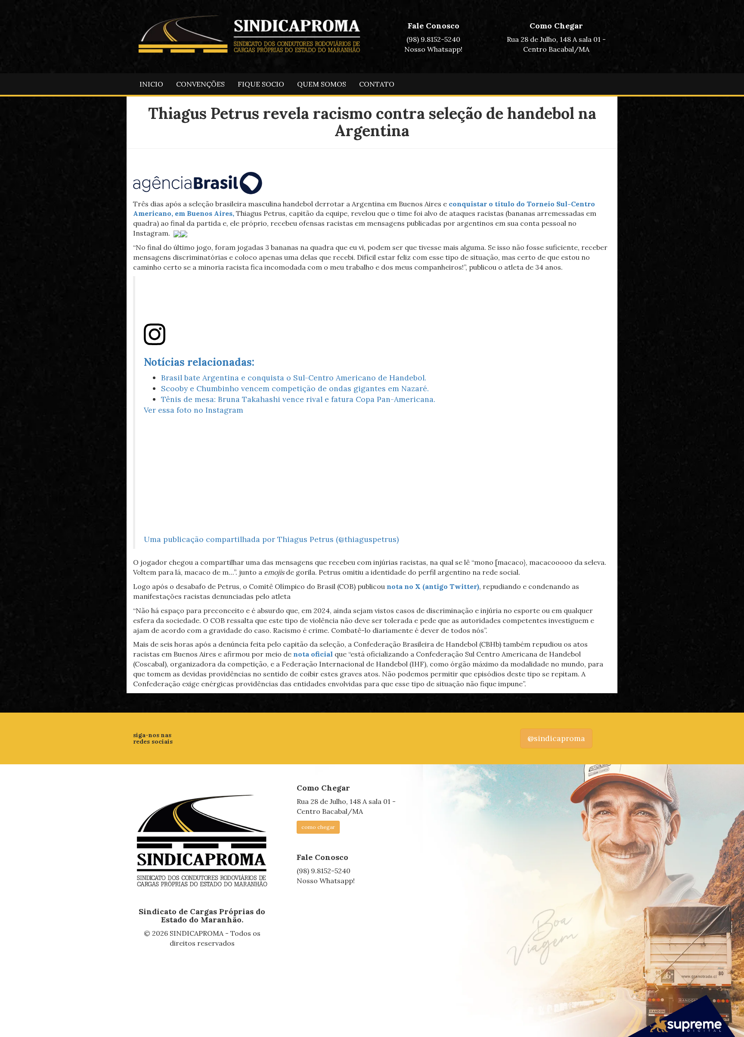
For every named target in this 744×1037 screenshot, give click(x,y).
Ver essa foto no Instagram (193, 410)
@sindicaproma (556, 738)
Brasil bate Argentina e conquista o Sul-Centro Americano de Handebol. (293, 378)
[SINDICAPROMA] (202, 841)
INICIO (151, 84)
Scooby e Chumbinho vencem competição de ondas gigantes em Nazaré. (295, 388)
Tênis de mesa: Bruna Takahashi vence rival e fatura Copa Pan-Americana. (298, 399)
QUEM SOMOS (321, 84)
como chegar (318, 827)
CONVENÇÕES (200, 84)
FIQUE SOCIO (261, 84)
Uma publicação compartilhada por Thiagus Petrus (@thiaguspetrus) (271, 539)
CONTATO (376, 84)
